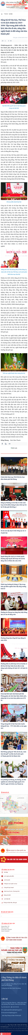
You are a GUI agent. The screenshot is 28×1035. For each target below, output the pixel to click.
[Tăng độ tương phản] (8, 40)
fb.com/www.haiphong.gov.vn (10, 1012)
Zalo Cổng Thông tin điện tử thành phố (11, 1015)
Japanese (13, 7)
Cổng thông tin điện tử (13, 2)
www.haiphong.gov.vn (4, 1026)
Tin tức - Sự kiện (8, 14)
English (8, 7)
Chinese (22, 7)
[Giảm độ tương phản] (11, 40)
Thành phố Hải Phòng (16, 5)
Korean (17, 7)
